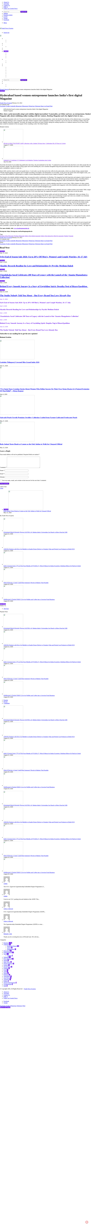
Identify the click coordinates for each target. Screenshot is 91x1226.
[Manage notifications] (86, 1222)
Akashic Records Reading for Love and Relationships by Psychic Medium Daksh (36, 266)
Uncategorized (8, 984)
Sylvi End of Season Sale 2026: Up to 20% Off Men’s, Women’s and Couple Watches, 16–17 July (43, 257)
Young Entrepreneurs (13, 46)
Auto (5, 64)
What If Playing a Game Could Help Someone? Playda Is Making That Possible (26, 582)
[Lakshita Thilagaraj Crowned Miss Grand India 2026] (17, 359)
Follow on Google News (11, 8)
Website (2, 477)
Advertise (6, 4)
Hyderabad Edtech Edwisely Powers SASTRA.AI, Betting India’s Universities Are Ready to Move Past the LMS (35, 532)
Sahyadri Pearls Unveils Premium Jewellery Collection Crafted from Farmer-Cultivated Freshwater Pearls (38, 417)
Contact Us (7, 5)
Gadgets (9, 62)
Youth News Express (6, 103)
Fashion (9, 56)
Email (2, 474)
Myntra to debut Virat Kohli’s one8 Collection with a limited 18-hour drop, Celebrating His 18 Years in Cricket (35, 143)
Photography (10, 949)
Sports (9, 67)
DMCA (6, 7)
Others (5, 65)
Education (6, 48)
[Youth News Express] (6, 28)
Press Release (11, 75)
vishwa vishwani (8, 908)
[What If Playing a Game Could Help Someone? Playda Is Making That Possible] (13, 581)
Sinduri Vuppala (68, 236)
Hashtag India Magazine (7, 236)
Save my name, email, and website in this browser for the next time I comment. (24, 480)
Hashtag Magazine (19, 236)
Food (8, 57)
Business (6, 45)
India (5, 38)
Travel (9, 54)
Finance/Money (11, 77)
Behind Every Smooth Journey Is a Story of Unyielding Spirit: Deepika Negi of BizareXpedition (44, 286)
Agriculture (10, 69)
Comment (3, 467)
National (9, 40)
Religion (6, 974)
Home (1, 89)
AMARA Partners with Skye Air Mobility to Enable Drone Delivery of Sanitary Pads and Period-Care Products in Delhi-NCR (39, 549)
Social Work (10, 73)
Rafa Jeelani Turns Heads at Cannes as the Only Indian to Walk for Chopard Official (31, 444)
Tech (5, 59)
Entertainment (7, 49)
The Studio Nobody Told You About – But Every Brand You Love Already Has (35, 295)
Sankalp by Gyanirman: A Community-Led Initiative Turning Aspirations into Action (27, 160)
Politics (6, 981)
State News (10, 42)
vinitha (5, 883)
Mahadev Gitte (8, 934)
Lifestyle (6, 51)
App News (10, 61)
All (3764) (3, 604)
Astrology (10, 72)
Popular (6, 700)
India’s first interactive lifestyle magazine (52, 236)
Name (2, 470)
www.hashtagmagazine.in (21, 228)
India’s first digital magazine (33, 236)
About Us (6, 2)
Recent (5, 701)
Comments (7, 703)
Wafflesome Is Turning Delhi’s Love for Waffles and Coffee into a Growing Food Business (29, 599)
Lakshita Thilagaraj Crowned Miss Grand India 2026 (19, 362)
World (5, 43)
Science (9, 70)
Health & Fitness (12, 53)
